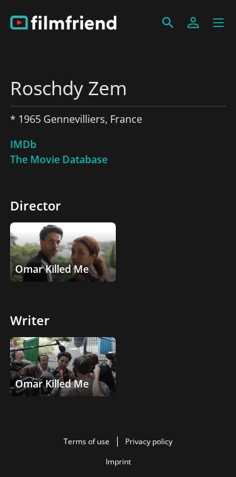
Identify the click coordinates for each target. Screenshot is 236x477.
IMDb (23, 144)
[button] (218, 22)
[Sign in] (193, 22)
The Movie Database (59, 159)
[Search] (168, 22)
